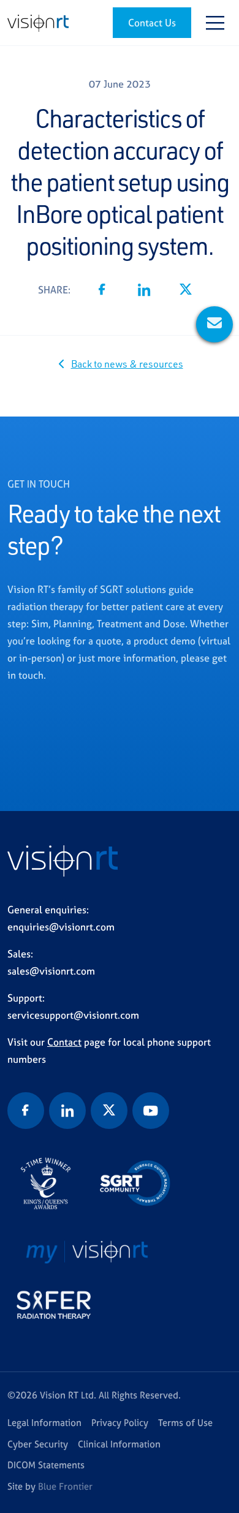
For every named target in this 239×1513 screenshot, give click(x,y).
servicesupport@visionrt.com (73, 1015)
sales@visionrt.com (51, 971)
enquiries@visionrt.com (61, 927)
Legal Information (44, 1422)
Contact (64, 1042)
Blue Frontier (65, 1486)
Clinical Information (119, 1444)
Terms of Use (185, 1422)
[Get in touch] (214, 324)
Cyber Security (37, 1444)
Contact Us (152, 23)
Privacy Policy (119, 1422)
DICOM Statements (46, 1465)
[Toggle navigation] (215, 22)
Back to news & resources (127, 364)
